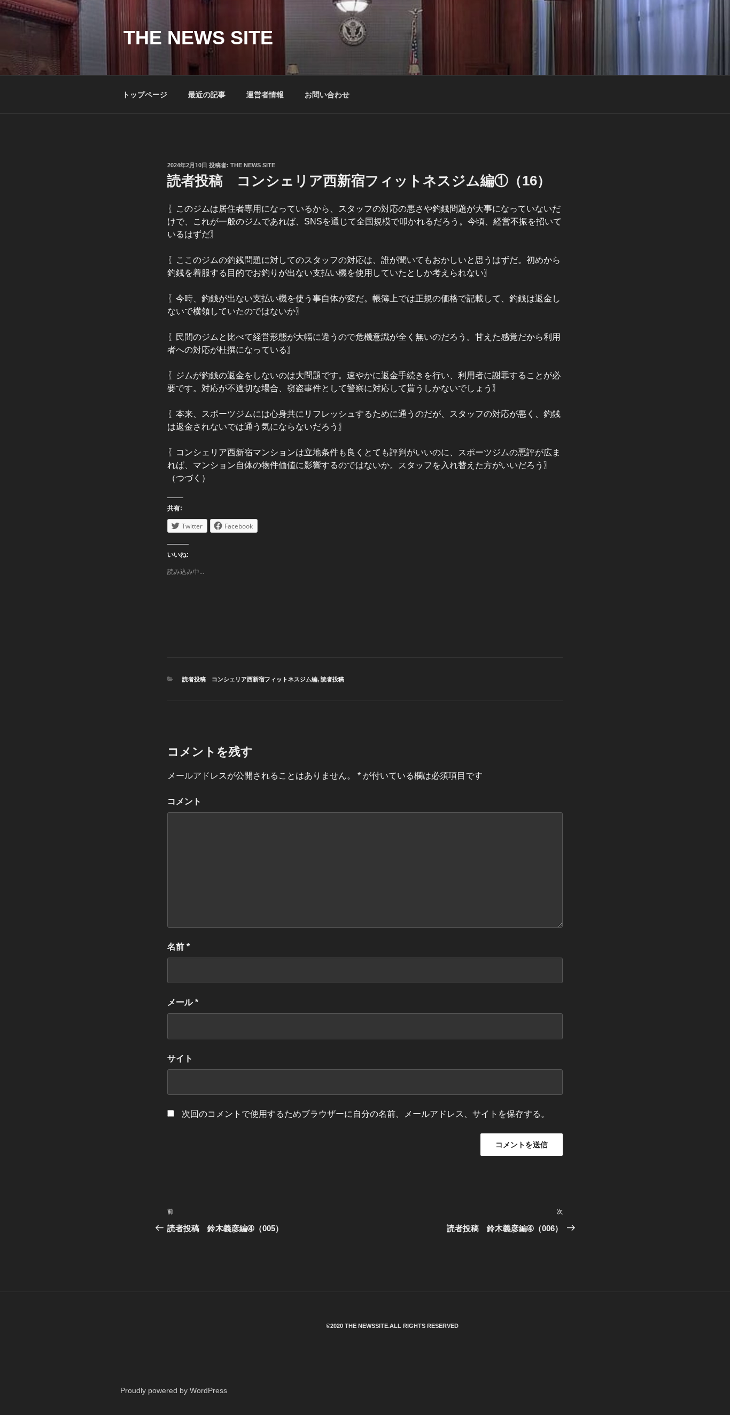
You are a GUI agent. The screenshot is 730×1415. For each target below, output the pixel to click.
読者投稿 (332, 679)
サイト (180, 1058)
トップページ (144, 94)
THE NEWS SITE (198, 38)
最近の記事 (207, 94)
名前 (178, 946)
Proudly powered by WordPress (173, 1390)
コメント (184, 801)
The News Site (252, 165)
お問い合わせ (327, 94)
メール (182, 1002)
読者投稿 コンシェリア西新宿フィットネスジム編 (249, 679)
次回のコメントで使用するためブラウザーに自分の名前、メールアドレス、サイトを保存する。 (365, 1113)
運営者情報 (265, 94)
